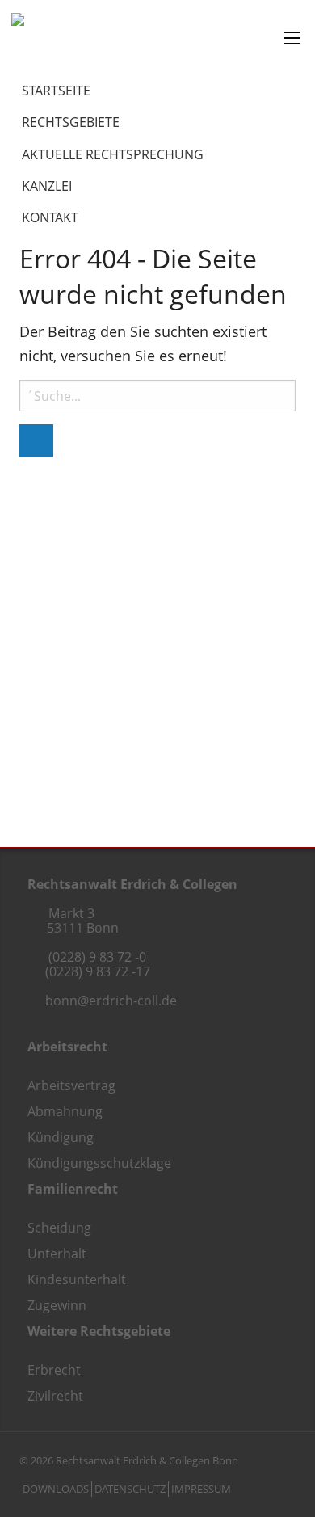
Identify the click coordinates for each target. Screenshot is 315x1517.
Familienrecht (72, 1188)
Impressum (201, 1488)
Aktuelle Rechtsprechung (113, 154)
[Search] (36, 440)
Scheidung (59, 1227)
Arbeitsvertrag (71, 1085)
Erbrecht (54, 1369)
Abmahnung (65, 1111)
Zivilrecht (55, 1395)
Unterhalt (56, 1253)
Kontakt (50, 217)
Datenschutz (130, 1488)
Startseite (56, 90)
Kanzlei (47, 186)
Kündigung (60, 1137)
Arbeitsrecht (67, 1046)
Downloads (56, 1488)
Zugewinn (56, 1305)
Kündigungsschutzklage (99, 1163)
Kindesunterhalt (76, 1279)
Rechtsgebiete (71, 122)
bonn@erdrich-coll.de (111, 1000)
